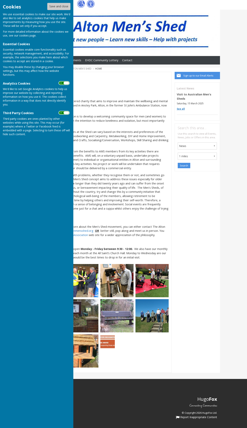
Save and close (58, 6)
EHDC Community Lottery (101, 60)
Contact (127, 60)
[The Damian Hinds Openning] (81, 280)
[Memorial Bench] (117, 315)
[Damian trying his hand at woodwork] (117, 280)
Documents (73, 60)
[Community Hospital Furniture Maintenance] (152, 280)
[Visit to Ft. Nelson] (152, 315)
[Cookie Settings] (81, 4)
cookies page (27, 35)
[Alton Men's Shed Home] (81, 350)
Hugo (207, 399)
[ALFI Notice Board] (81, 315)
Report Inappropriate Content (198, 417)
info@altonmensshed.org (77, 231)
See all (181, 108)
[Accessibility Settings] (91, 4)
